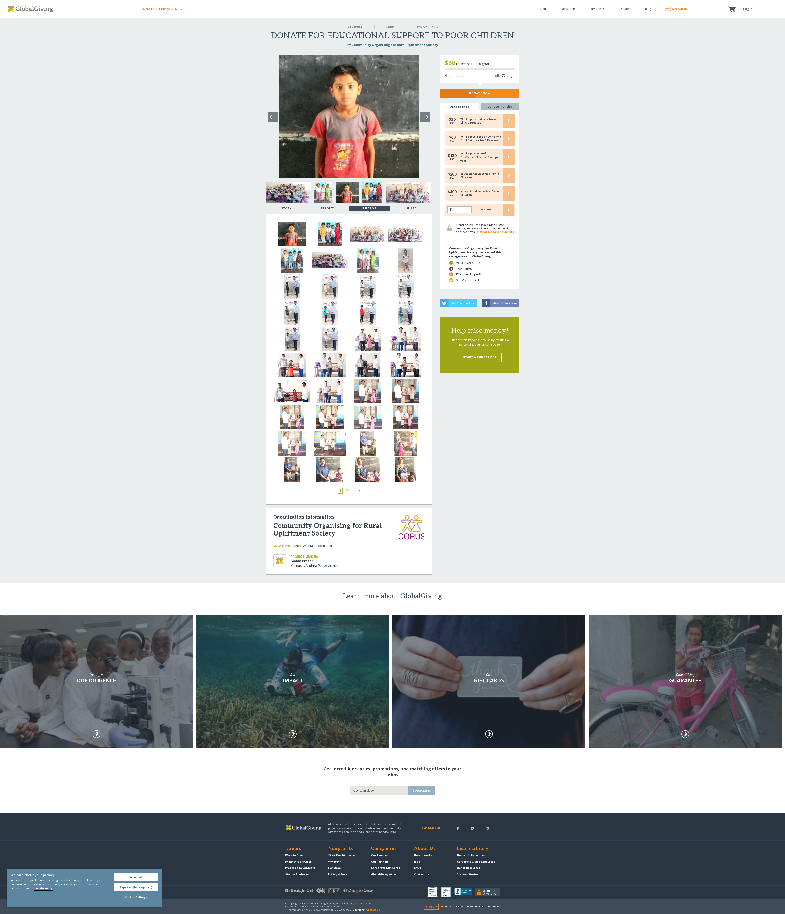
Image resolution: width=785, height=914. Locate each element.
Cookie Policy (43, 888)
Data (496, 906)
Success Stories (467, 874)
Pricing (480, 906)
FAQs (417, 868)
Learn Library (472, 848)
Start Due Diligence (341, 855)
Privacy (446, 906)
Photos (369, 208)
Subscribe (421, 790)
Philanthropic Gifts (298, 861)
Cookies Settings (136, 897)
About (543, 9)
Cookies (458, 906)
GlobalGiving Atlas (383, 874)
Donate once (459, 107)
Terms (469, 906)
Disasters (624, 9)
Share (411, 208)
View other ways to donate (495, 232)
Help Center (429, 828)
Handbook (335, 868)
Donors (293, 848)
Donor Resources (468, 868)
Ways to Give (294, 855)
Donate (158, 9)
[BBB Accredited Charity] (464, 892)
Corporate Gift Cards (385, 868)
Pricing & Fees (337, 874)
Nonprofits (568, 9)
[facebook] (458, 828)
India (390, 27)
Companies (597, 9)
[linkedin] (487, 828)
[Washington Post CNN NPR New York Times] (338, 891)
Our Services (379, 855)
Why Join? (334, 861)
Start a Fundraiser (479, 357)
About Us (424, 848)
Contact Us (421, 874)
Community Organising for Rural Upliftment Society (395, 45)
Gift (679, 9)
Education (355, 27)
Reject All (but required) (136, 887)
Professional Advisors (300, 868)
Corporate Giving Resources (476, 861)
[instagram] (472, 828)
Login (747, 9)
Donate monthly (500, 106)
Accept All (136, 877)
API (489, 906)
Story (286, 208)
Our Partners (380, 861)
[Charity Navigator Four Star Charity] (434, 892)
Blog (648, 9)
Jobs (417, 861)
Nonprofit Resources (471, 855)
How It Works (423, 855)
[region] (84, 888)
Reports (328, 208)
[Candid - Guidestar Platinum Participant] (447, 892)
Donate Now (479, 93)
